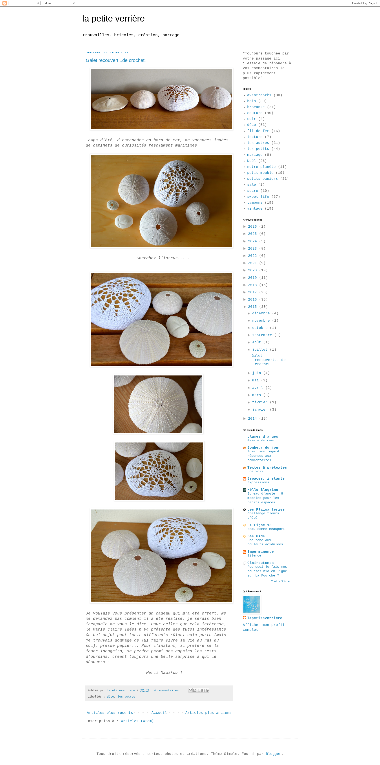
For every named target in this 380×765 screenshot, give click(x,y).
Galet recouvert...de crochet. (116, 60)
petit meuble (260, 173)
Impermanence (260, 552)
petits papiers (262, 179)
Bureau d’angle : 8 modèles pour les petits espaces (265, 498)
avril (258, 388)
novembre (262, 321)
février (261, 402)
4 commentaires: (168, 690)
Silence (254, 556)
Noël (251, 161)
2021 (253, 263)
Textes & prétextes (267, 468)
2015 (253, 307)
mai (256, 380)
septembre (263, 335)
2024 (253, 241)
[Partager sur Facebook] (203, 690)
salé (251, 185)
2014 (253, 419)
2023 (253, 249)
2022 (253, 256)
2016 (253, 300)
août (257, 342)
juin (257, 373)
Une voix (255, 471)
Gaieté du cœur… (262, 440)
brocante (256, 107)
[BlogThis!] (194, 690)
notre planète (261, 167)
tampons (255, 203)
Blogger (273, 754)
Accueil (159, 713)
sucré (252, 191)
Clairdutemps (260, 563)
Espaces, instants (266, 479)
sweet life (258, 197)
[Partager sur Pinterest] (207, 690)
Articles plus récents (110, 713)
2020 (253, 270)
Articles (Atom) (137, 721)
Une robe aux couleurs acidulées (265, 542)
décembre (262, 313)
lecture (255, 137)
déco (110, 696)
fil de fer (258, 131)
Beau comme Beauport (266, 529)
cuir (251, 119)
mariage (255, 155)
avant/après (259, 95)
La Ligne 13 (259, 525)
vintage (255, 209)
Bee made (256, 536)
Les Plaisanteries (266, 510)
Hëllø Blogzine (262, 490)
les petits (258, 149)
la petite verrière (113, 18)
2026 (253, 227)
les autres (126, 696)
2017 (253, 292)
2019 (253, 278)
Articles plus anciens (208, 713)
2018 (253, 285)
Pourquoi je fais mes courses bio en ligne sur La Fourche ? (267, 571)
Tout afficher (281, 581)
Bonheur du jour (263, 448)
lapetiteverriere (264, 618)
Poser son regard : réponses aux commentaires (265, 456)
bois (251, 101)
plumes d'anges (262, 437)
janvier (261, 410)
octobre (261, 328)
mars (257, 395)
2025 (253, 234)
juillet (261, 350)
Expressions (258, 482)
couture (255, 113)
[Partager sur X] (199, 690)
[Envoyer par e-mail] (190, 690)
